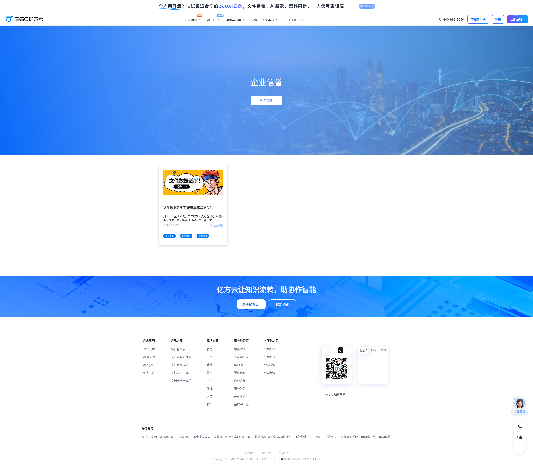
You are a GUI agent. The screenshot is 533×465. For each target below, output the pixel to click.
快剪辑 (218, 437)
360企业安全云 (200, 437)
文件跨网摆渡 (179, 365)
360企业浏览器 (256, 437)
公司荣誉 (270, 365)
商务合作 (240, 380)
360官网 (182, 437)
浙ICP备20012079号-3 (262, 458)
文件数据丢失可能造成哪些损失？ (188, 208)
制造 (210, 357)
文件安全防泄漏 (181, 357)
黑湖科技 (385, 437)
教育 (210, 349)
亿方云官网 (149, 437)
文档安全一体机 (181, 373)
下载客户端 (241, 357)
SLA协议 (284, 453)
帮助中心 (240, 365)
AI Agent (148, 365)
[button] (517, 19)
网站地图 (249, 453)
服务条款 (267, 453)
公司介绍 (270, 349)
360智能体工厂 (303, 437)
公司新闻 (270, 373)
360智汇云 (331, 437)
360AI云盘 (167, 437)
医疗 (210, 396)
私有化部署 (178, 349)
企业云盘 (149, 349)
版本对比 (240, 349)
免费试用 (266, 100)
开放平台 (240, 396)
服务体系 (240, 388)
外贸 (210, 373)
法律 (210, 388)
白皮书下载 (241, 404)
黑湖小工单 (368, 437)
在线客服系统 (349, 437)
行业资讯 (217, 225)
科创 (210, 404)
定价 (254, 19)
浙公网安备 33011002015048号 (301, 458)
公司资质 (270, 357)
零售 (210, 380)
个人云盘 (149, 373)
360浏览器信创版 (279, 437)
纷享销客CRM (234, 437)
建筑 (210, 365)
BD (318, 437)
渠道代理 (240, 373)
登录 (498, 19)
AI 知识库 (149, 357)
